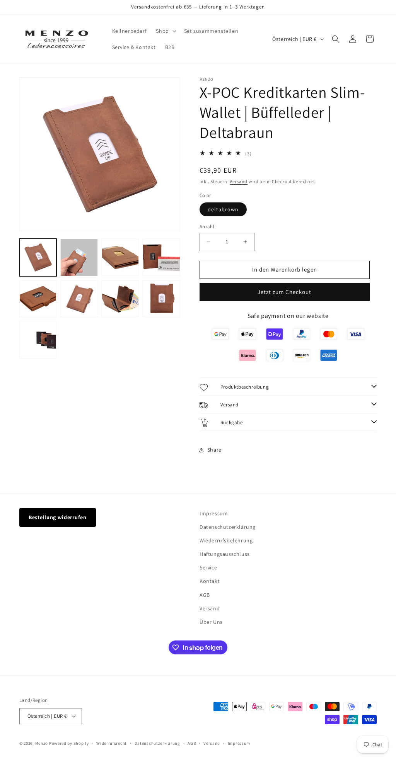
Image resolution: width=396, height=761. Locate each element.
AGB (205, 594)
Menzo (41, 743)
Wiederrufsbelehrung (226, 540)
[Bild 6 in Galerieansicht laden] (78, 298)
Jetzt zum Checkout (284, 292)
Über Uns (211, 621)
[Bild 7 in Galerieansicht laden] (120, 298)
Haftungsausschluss (225, 553)
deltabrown (223, 209)
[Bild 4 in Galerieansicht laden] (161, 257)
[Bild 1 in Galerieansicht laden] (37, 257)
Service (208, 567)
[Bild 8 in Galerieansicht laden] (161, 298)
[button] (165, 31)
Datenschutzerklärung (228, 526)
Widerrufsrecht (111, 743)
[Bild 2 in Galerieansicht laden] (78, 257)
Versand (239, 181)
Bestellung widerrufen (58, 517)
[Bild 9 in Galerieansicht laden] (37, 339)
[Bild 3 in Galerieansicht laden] (120, 257)
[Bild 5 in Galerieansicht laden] (37, 298)
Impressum (214, 513)
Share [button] (214, 449)
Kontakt (210, 581)
